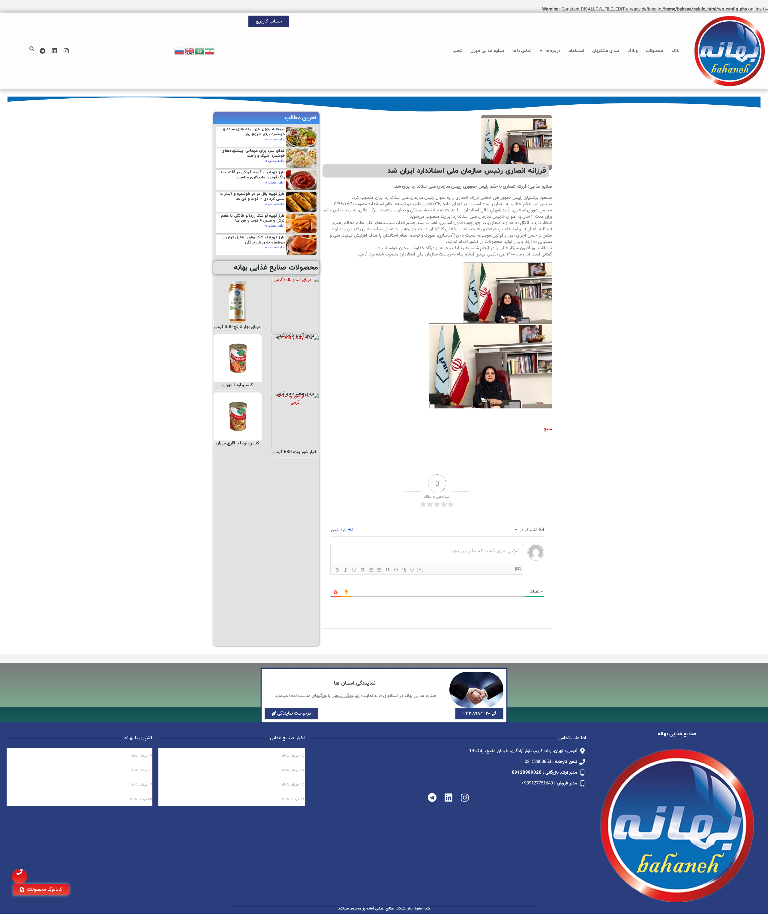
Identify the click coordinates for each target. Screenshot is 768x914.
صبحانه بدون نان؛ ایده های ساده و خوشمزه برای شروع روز (254, 132)
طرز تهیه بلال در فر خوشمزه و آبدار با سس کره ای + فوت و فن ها (252, 196)
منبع (548, 429)
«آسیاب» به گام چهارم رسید (277, 765)
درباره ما (552, 51)
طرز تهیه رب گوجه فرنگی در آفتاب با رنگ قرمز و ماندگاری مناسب (253, 175)
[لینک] (404, 569)
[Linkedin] (54, 51)
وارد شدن (339, 530)
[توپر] (337, 569)
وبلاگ (633, 51)
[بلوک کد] (396, 569)
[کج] (345, 569)
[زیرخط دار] (354, 569)
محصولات (654, 51)
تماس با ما (522, 51)
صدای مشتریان (606, 51)
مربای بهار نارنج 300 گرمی (237, 327)
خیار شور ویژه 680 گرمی (295, 452)
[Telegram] (42, 51)
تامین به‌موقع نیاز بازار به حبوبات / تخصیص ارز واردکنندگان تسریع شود (234, 794)
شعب (457, 51)
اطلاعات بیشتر (295, 326)
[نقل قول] (387, 569)
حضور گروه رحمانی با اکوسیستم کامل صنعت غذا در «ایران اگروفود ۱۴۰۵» (234, 779)
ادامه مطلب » (275, 139)
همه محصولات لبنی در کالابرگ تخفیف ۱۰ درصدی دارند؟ (251, 751)
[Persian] (210, 51)
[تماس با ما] (19, 876)
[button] (31, 48)
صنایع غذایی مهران (487, 51)
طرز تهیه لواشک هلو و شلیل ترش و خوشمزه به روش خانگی (253, 240)
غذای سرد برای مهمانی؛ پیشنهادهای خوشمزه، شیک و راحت (253, 153)
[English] (189, 51)
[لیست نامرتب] (379, 569)
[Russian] (179, 51)
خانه (675, 51)
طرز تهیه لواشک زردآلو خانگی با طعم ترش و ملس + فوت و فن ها (253, 218)
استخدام (576, 51)
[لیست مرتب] (371, 569)
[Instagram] (66, 51)
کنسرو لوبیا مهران (237, 385)
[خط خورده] (362, 569)
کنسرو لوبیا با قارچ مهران (237, 443)
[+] (420, 569)
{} (412, 569)
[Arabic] (200, 51)
